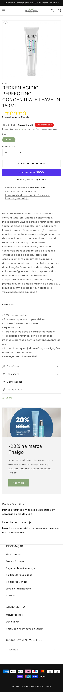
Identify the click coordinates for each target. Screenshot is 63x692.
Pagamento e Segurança (20, 568)
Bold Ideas (45, 686)
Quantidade (8, 146)
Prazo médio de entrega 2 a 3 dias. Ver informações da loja (27, 197)
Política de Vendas (17, 581)
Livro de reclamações (18, 588)
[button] (3, 10)
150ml (9, 139)
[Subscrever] (53, 649)
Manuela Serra (28, 686)
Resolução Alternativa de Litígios (25, 628)
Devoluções (13, 621)
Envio (21, 129)
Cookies (10, 595)
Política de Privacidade (19, 574)
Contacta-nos (14, 614)
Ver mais (18, 482)
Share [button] (9, 397)
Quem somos (14, 554)
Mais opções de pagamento (31, 179)
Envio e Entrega (15, 561)
